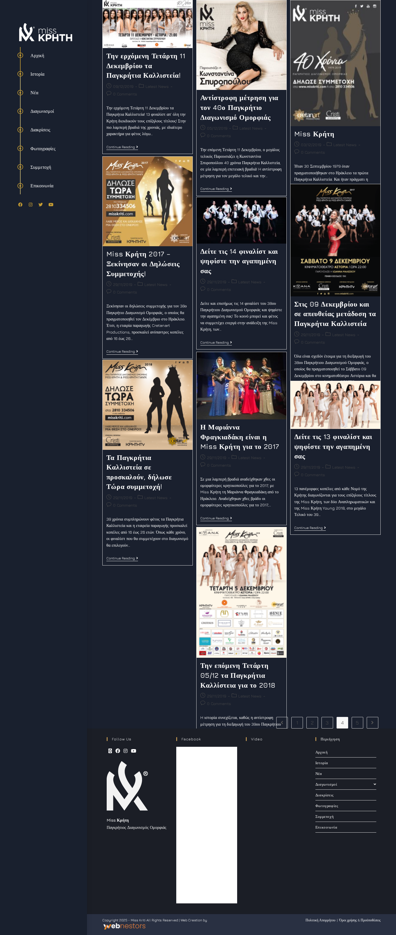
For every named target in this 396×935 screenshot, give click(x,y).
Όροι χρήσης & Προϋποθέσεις (360, 920)
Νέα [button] (34, 92)
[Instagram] (30, 204)
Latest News (157, 86)
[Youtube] (50, 204)
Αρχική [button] (37, 55)
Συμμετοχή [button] (40, 167)
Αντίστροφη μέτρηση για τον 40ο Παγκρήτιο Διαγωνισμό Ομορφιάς (239, 107)
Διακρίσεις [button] (40, 129)
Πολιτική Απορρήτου (320, 920)
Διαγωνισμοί (326, 784)
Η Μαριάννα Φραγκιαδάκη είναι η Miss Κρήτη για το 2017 (239, 436)
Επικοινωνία (326, 827)
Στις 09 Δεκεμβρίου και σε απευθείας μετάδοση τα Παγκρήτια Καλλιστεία (335, 313)
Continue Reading (122, 147)
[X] (110, 751)
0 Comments (125, 93)
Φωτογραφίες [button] (42, 148)
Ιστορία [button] (37, 74)
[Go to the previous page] (282, 723)
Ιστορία (321, 762)
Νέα (318, 773)
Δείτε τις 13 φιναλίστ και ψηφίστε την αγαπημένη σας (333, 446)
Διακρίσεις (324, 795)
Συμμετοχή (324, 816)
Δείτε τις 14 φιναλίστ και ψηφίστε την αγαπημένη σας (239, 261)
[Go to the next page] (372, 723)
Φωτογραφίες (326, 805)
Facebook (191, 739)
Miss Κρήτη (314, 134)
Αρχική (321, 752)
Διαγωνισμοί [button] (42, 111)
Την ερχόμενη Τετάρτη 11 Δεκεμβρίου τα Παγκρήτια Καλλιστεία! (146, 65)
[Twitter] (40, 204)
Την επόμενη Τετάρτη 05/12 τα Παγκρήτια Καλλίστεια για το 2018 (238, 675)
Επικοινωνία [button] (41, 185)
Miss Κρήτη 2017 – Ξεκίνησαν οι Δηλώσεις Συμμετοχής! (143, 263)
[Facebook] (20, 204)
